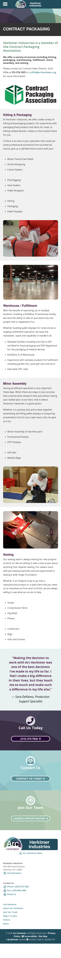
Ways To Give (10, 916)
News (6, 923)
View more (30, 728)
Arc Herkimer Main (32, 853)
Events (6, 919)
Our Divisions (9, 904)
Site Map (43, 936)
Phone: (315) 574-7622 (18, 886)
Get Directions (14, 873)
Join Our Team (10, 912)
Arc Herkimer (19, 933)
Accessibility (30, 936)
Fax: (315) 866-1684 (16, 890)
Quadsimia (12, 939)
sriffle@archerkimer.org (42, 72)
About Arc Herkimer (13, 908)
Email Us (11, 894)
